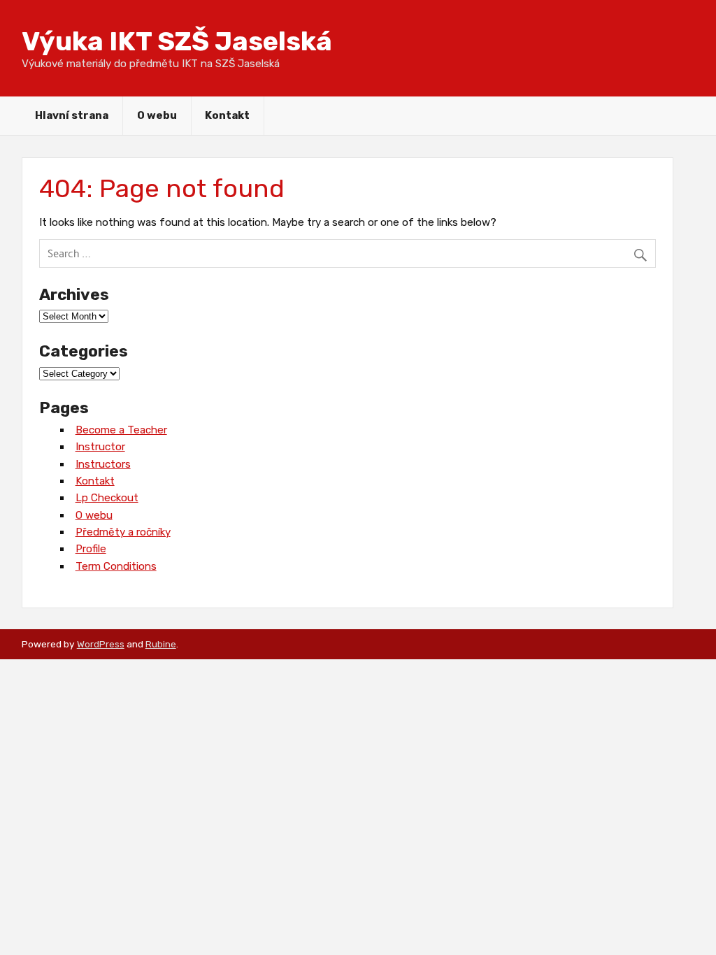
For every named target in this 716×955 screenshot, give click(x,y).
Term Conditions (116, 566)
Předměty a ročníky (123, 532)
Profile (91, 549)
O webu (157, 115)
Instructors (103, 464)
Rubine (160, 643)
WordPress (100, 643)
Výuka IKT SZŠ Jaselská (177, 41)
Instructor (100, 446)
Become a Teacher (121, 430)
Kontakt (227, 115)
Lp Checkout (107, 497)
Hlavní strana (71, 115)
